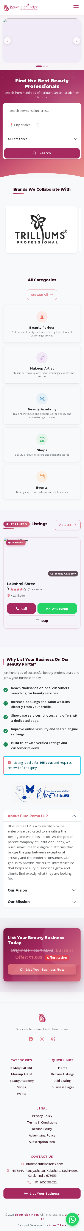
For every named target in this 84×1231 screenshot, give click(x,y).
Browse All (39, 294)
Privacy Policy (42, 1116)
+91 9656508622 (45, 1182)
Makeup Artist (21, 1074)
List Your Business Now (45, 969)
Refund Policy (42, 1129)
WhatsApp (60, 608)
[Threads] (53, 1039)
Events (21, 1094)
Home (62, 1068)
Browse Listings (63, 1074)
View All (65, 525)
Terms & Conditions (42, 1122)
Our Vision (17, 890)
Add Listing (62, 1081)
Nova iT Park (57, 1225)
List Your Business (45, 1193)
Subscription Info (42, 1142)
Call (24, 608)
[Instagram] (42, 1039)
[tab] (39, 66)
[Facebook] (31, 1039)
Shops (21, 1087)
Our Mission (19, 902)
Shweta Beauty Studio (28, 584)
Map (44, 620)
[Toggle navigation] (76, 7)
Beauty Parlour (21, 1068)
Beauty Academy (21, 1081)
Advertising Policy (42, 1135)
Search (45, 153)
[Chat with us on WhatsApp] (72, 1219)
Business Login (62, 1087)
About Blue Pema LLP (28, 816)
